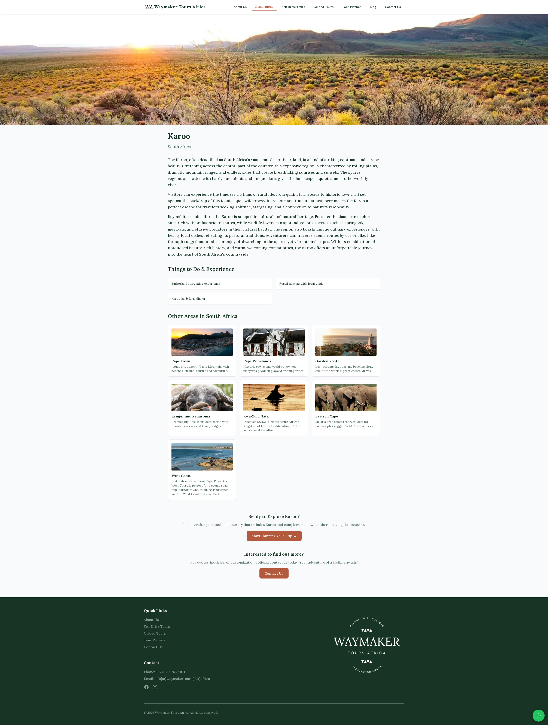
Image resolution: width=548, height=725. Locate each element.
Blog (373, 7)
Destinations (264, 7)
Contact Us (393, 7)
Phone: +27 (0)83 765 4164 (164, 672)
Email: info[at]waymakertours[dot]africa (177, 678)
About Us (240, 7)
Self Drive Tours (293, 7)
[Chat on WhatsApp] (539, 716)
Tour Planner (351, 7)
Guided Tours (324, 7)
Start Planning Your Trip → (274, 536)
